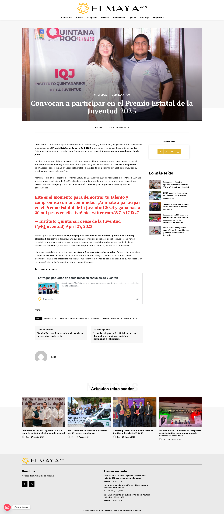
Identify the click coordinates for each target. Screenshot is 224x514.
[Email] (7, 507)
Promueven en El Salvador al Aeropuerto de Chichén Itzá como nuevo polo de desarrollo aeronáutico (175, 219)
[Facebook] (160, 151)
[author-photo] (23, 436)
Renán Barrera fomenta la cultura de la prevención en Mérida (60, 334)
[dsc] (41, 357)
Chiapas (107, 491)
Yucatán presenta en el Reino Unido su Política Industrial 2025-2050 (176, 206)
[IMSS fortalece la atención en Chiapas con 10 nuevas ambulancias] (155, 195)
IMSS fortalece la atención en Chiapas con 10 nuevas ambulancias (175, 195)
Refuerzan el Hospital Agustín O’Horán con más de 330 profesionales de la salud (176, 184)
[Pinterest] (172, 151)
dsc (101, 127)
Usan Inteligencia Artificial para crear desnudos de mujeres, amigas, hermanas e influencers (115, 336)
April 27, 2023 (79, 226)
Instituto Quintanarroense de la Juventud (73, 144)
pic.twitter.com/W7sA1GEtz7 (111, 212)
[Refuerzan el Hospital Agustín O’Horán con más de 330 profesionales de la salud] (155, 184)
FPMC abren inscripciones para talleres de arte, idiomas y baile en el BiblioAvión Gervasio (176, 231)
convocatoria (50, 319)
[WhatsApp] (178, 151)
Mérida (107, 481)
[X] (166, 151)
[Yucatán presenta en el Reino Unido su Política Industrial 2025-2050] (155, 206)
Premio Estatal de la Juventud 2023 (119, 319)
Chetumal (100, 95)
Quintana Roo (121, 95)
